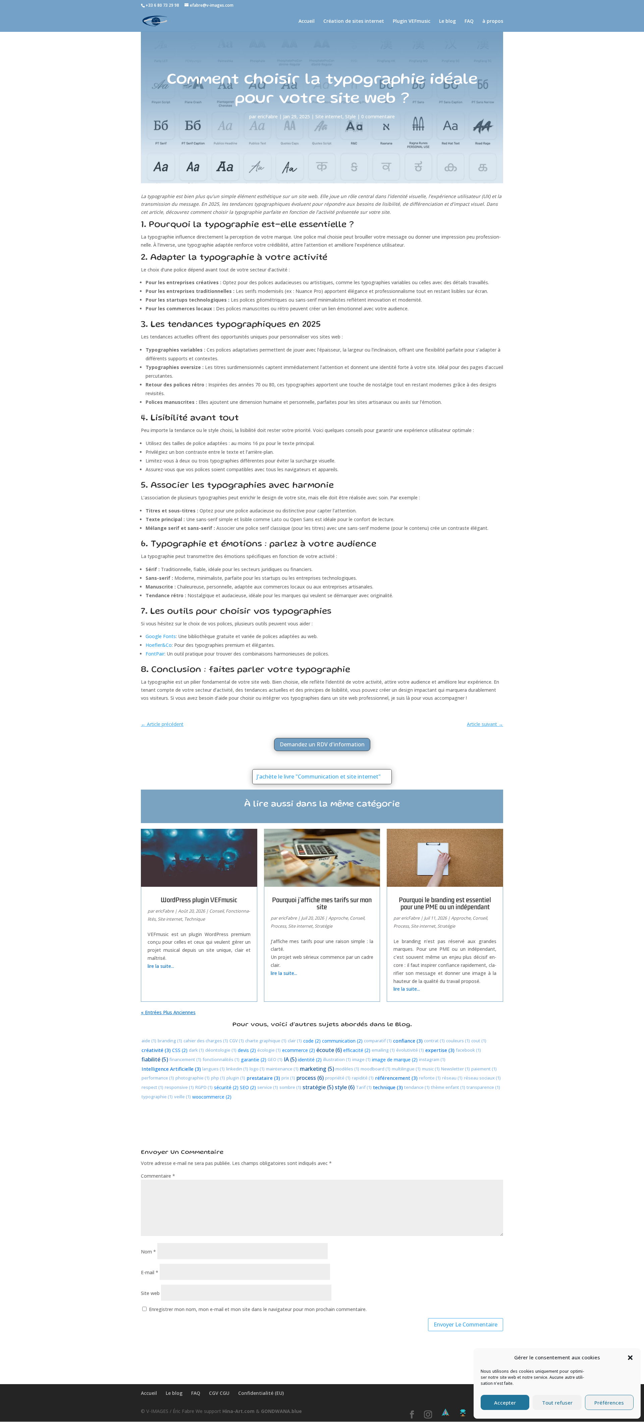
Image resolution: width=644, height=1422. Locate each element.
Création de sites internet (353, 21)
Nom (148, 1251)
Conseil (216, 911)
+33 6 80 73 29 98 (162, 5)
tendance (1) (417, 1087)
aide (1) (149, 1041)
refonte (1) (430, 1078)
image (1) (361, 1059)
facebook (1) (468, 1050)
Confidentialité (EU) (261, 1393)
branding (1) (170, 1041)
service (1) (267, 1087)
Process (278, 926)
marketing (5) (317, 1068)
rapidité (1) (363, 1078)
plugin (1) (235, 1078)
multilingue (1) (406, 1069)
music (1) (431, 1069)
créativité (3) (156, 1050)
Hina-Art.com (238, 1411)
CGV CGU (219, 1393)
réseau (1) (452, 1078)
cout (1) (478, 1041)
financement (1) (185, 1059)
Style (350, 116)
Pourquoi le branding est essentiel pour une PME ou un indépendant (445, 903)
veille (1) (182, 1097)
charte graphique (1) (265, 1041)
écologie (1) (269, 1050)
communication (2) (342, 1041)
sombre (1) (290, 1087)
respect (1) (152, 1087)
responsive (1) (179, 1087)
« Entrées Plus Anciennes (168, 1012)
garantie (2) (253, 1059)
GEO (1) (275, 1059)
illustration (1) (337, 1059)
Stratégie (323, 926)
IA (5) (290, 1059)
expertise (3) (439, 1050)
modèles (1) (347, 1069)
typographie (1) (157, 1097)
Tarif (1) (364, 1087)
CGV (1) (236, 1041)
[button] (630, 1357)
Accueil (307, 21)
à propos (492, 21)
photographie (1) (192, 1078)
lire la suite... (161, 966)
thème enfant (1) (448, 1087)
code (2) (312, 1041)
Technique (194, 919)
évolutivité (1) (410, 1050)
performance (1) (158, 1078)
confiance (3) (408, 1041)
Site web (150, 1293)
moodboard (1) (375, 1069)
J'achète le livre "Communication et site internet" (319, 776)
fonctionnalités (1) (221, 1059)
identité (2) (310, 1059)
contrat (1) (434, 1041)
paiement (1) (484, 1069)
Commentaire (158, 1176)
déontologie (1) (220, 1050)
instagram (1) (432, 1059)
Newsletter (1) (455, 1069)
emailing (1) (383, 1050)
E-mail (149, 1272)
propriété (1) (338, 1078)
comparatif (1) (378, 1041)
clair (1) (295, 1041)
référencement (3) (396, 1078)
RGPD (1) (204, 1087)
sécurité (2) (226, 1087)
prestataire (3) (263, 1078)
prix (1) (288, 1078)
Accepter (505, 1402)
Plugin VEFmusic (411, 21)
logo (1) (257, 1069)
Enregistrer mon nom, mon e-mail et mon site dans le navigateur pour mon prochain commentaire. (258, 1309)
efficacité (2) (356, 1050)
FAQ (469, 21)
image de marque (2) (395, 1059)
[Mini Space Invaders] (463, 1412)
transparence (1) (483, 1087)
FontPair (155, 654)
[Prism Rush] (445, 1412)
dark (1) (196, 1050)
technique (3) (388, 1087)
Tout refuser (557, 1402)
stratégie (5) (318, 1087)
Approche (338, 918)
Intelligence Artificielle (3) (171, 1069)
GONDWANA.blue (281, 1411)
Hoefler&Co (159, 645)
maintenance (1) (282, 1069)
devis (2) (247, 1050)
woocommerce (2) (211, 1097)
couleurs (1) (458, 1041)
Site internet (328, 116)
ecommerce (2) (298, 1050)
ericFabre (268, 116)
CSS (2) (179, 1050)
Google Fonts (161, 636)
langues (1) (213, 1069)
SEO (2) (248, 1087)
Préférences (609, 1402)
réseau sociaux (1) (482, 1078)
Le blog (447, 21)
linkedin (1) (237, 1069)
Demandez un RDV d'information (322, 744)
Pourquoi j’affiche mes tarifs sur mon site (322, 903)
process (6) (310, 1077)
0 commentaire (378, 116)
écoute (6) (329, 1050)
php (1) (218, 1078)
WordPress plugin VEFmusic (199, 900)
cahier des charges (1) (205, 1041)
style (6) (345, 1087)
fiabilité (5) (155, 1059)
